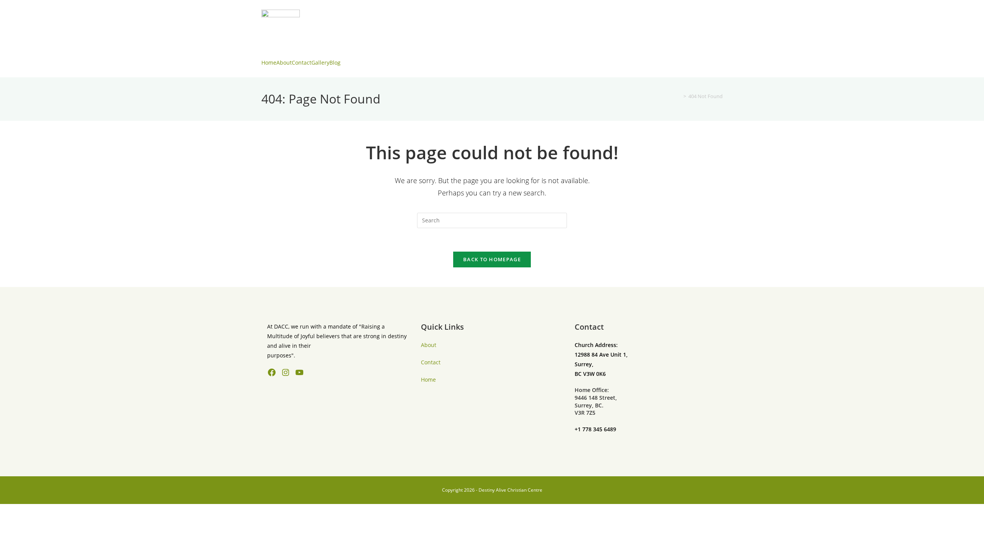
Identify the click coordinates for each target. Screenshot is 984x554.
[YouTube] (299, 372)
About (284, 62)
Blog (335, 62)
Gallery (320, 62)
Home (268, 62)
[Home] (679, 96)
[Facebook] (271, 372)
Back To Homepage (492, 259)
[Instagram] (285, 372)
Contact (301, 62)
